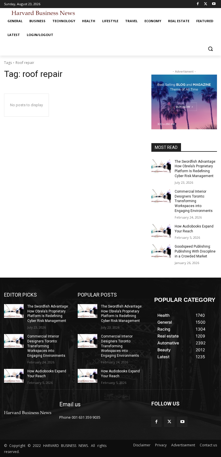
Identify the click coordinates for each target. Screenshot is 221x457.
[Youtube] (213, 4)
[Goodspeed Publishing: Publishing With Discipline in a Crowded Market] (161, 251)
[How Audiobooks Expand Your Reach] (161, 231)
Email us (70, 404)
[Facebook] (198, 4)
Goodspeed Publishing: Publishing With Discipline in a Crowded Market (195, 251)
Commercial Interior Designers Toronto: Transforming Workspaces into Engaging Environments (194, 201)
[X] (205, 4)
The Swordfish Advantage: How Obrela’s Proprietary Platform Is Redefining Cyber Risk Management (48, 313)
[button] (210, 49)
